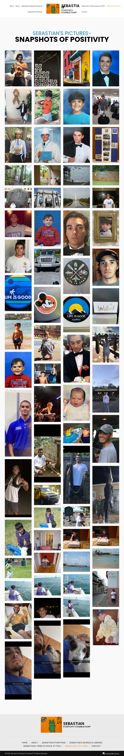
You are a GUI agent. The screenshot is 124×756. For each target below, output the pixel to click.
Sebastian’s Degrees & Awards (85, 742)
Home (25, 742)
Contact (96, 746)
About (34, 742)
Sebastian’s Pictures (76, 746)
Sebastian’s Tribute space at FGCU (42, 746)
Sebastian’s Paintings (54, 742)
